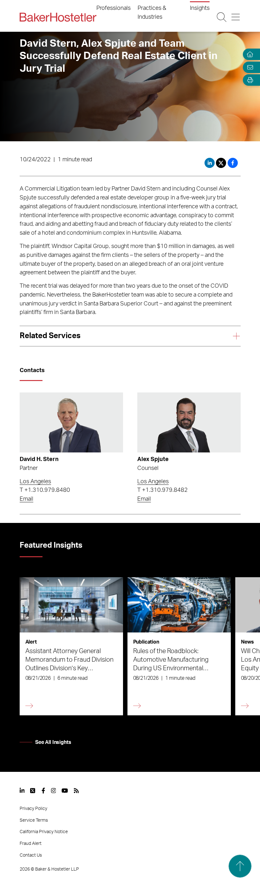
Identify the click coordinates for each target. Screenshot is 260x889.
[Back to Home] (58, 17)
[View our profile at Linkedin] (22, 790)
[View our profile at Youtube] (65, 790)
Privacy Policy (33, 808)
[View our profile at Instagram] (53, 790)
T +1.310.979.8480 (45, 490)
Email (26, 499)
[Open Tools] (248, 80)
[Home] (248, 54)
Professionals (113, 8)
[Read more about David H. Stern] (71, 422)
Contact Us (31, 855)
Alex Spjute (153, 459)
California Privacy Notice (44, 832)
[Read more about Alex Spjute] (189, 422)
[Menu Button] (236, 17)
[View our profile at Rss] (76, 790)
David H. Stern (39, 459)
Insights (200, 8)
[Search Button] (222, 17)
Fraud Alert (31, 843)
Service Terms (34, 820)
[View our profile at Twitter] (33, 790)
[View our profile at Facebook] (43, 790)
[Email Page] (248, 67)
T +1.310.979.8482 (162, 490)
